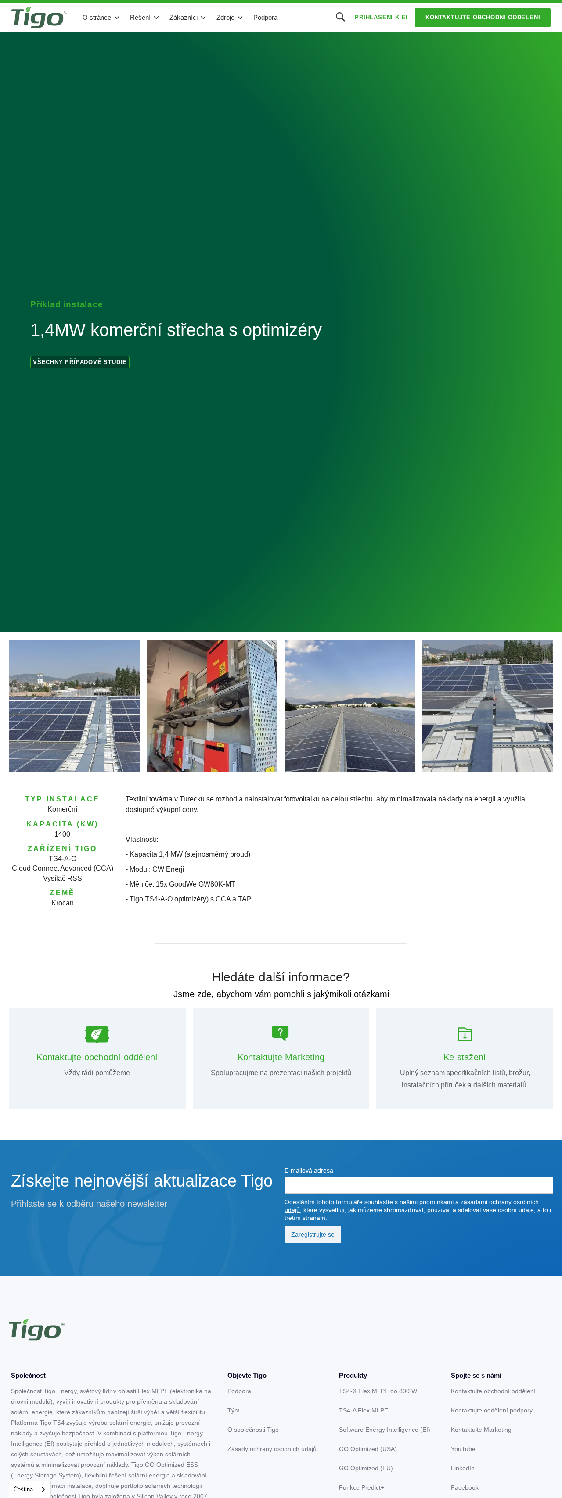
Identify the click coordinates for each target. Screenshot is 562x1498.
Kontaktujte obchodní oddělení (482, 17)
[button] (101, 17)
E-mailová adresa (309, 1170)
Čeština (23, 1489)
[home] (39, 17)
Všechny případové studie (80, 362)
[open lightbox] (74, 706)
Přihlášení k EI (381, 17)
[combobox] (30, 1489)
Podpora (265, 17)
